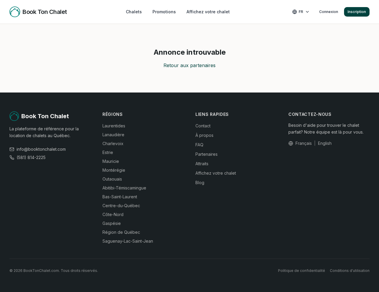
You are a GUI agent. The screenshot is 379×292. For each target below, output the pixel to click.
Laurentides (113, 125)
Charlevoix (112, 143)
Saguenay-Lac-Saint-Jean (127, 241)
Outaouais (112, 178)
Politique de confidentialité (301, 270)
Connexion (328, 11)
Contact (203, 125)
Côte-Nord (112, 214)
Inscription (357, 11)
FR (301, 11)
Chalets (134, 11)
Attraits (201, 163)
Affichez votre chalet (208, 11)
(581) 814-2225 (31, 157)
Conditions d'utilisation (350, 270)
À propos (204, 135)
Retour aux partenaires (189, 65)
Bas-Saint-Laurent (119, 196)
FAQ (199, 144)
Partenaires (206, 154)
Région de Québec (121, 232)
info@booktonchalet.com (41, 149)
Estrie (107, 152)
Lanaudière (113, 134)
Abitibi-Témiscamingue (124, 187)
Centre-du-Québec (121, 205)
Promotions (164, 11)
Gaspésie (111, 223)
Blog (199, 182)
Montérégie (113, 170)
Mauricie (110, 161)
